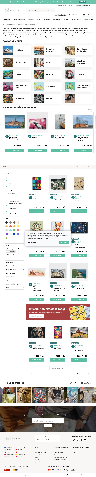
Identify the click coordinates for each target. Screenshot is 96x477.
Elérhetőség (78, 5)
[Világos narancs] (14, 226)
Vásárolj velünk (62, 5)
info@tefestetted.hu (44, 440)
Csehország (10, 447)
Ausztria (20, 457)
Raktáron (10, 181)
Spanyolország (21, 454)
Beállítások (32, 242)
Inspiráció (37, 455)
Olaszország (21, 452)
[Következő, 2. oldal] (82, 374)
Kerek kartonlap (12, 213)
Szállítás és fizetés (58, 452)
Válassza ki (15, 150)
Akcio (36, 457)
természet (50, 31)
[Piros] (10, 226)
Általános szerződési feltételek (62, 450)
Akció (9, 183)
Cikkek (74, 452)
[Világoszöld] (14, 230)
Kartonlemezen (12, 208)
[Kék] (14, 234)
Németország (10, 454)
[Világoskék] (18, 234)
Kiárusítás (10, 190)
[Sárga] (18, 226)
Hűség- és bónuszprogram (61, 459)
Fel (31, 374)
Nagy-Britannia (10, 457)
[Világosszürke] (6, 230)
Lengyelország (10, 452)
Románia (20, 449)
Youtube (87, 383)
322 (88, 373)
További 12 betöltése (57, 368)
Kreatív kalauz (76, 450)
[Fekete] (6, 222)
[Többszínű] (7, 238)
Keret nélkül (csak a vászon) (15, 203)
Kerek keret (11, 211)
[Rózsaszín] (18, 230)
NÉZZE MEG (83, 2)
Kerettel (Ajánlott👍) (13, 201)
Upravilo (86, 475)
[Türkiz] (10, 230)
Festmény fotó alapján (41, 452)
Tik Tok (75, 383)
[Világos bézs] (18, 222)
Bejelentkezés (60, 15)
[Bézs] (6, 226)
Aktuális (10, 186)
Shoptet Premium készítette (75, 475)
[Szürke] (10, 222)
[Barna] (14, 222)
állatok (45, 31)
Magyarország (21, 447)
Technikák (37, 450)
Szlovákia (9, 449)
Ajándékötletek (39, 462)
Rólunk (70, 5)
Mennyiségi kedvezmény (60, 457)
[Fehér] (10, 234)
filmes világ (57, 31)
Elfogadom (64, 242)
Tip (8, 188)
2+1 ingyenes (11, 193)
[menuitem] (7, 19)
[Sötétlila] (6, 234)
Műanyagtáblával (12, 206)
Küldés (48, 425)
